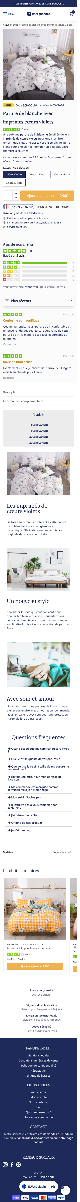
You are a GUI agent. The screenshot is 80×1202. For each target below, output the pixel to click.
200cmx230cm (61, 174)
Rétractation (39, 1070)
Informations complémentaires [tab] (23, 401)
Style (15, 24)
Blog (39, 1107)
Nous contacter (39, 1102)
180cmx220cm (38, 174)
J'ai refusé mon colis (24, 815)
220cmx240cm (14, 183)
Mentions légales (38, 1055)
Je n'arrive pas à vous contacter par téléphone (32, 806)
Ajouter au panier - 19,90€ (35, 966)
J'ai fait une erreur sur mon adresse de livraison (35, 778)
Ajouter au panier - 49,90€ (47, 195)
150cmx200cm (14, 174)
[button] (16, 193)
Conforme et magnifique (21, 320)
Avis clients (38, 1092)
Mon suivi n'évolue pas (26, 797)
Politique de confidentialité (38, 1065)
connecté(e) (31, 287)
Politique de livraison (38, 1075)
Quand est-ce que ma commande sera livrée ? (38, 750)
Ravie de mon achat (17, 362)
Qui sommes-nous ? (38, 1112)
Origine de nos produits (27, 822)
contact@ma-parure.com (33, 1138)
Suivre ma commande (38, 1117)
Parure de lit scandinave (21, 944)
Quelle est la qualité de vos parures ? (35, 759)
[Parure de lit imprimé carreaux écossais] (35, 909)
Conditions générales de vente (38, 1060)
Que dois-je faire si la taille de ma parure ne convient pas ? (38, 768)
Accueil (7, 24)
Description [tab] (10, 392)
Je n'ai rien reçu (21, 830)
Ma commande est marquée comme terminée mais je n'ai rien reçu (33, 788)
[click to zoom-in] (38, 64)
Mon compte (38, 1097)
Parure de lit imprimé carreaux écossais (29, 948)
